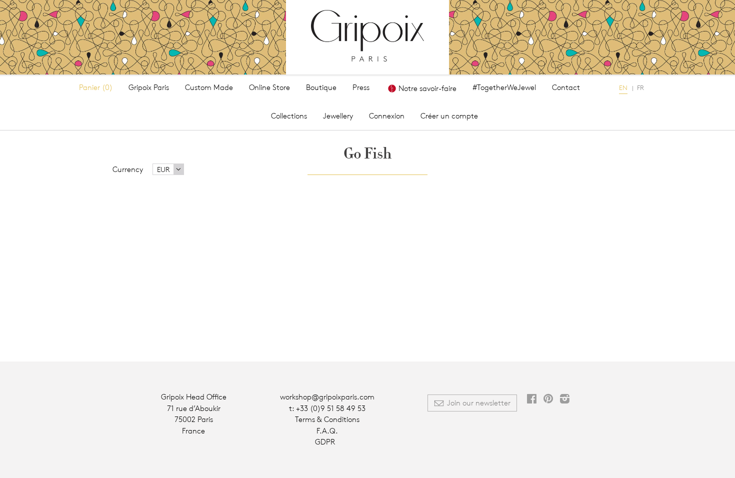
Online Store (269, 87)
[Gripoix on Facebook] (531, 399)
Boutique (321, 87)
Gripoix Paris (148, 87)
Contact (566, 87)
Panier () (95, 87)
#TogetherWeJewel (504, 87)
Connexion (386, 115)
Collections (289, 115)
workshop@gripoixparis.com (327, 397)
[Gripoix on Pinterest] (548, 399)
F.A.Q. (327, 431)
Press (361, 87)
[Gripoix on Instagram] (565, 399)
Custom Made (209, 87)
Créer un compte (449, 115)
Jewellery (338, 115)
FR (640, 88)
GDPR (325, 441)
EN (623, 88)
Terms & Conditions (327, 419)
